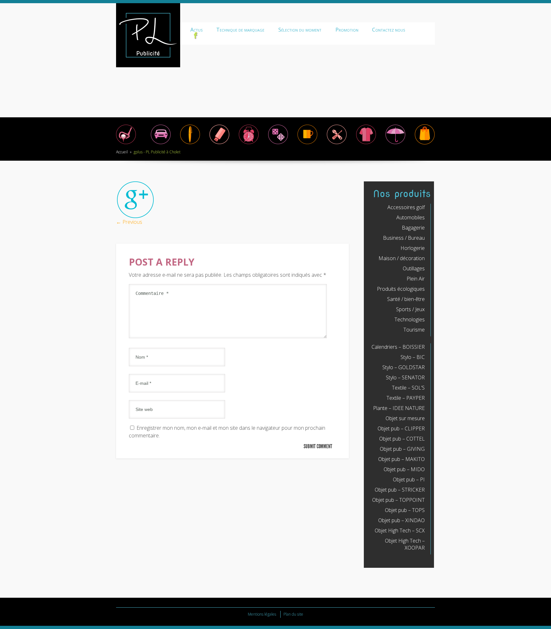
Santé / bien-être (406, 299)
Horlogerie (412, 248)
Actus (196, 29)
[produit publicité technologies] (219, 143)
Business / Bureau (404, 237)
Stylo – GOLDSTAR (403, 367)
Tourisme (414, 329)
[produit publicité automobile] (161, 143)
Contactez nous (388, 29)
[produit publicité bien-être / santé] (395, 143)
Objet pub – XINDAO (401, 520)
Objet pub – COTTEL (402, 438)
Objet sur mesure (405, 418)
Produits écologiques (401, 288)
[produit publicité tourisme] (425, 143)
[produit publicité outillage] (337, 143)
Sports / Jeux (410, 309)
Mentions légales (262, 614)
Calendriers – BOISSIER (398, 346)
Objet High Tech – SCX (400, 530)
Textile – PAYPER (405, 397)
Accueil (122, 152)
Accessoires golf (406, 207)
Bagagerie (413, 227)
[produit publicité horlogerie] (249, 143)
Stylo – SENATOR (405, 377)
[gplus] (135, 216)
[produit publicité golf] (126, 143)
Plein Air (416, 278)
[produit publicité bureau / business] (190, 143)
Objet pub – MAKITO (401, 459)
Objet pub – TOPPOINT (398, 499)
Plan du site (293, 614)
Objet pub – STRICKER (400, 489)
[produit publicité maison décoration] (307, 143)
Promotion (346, 29)
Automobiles (410, 217)
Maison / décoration (401, 258)
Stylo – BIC (412, 357)
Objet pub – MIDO (404, 469)
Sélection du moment (299, 29)
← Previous (129, 221)
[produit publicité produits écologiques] (366, 143)
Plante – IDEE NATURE (399, 408)
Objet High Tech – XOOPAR (405, 544)
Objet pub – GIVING (402, 448)
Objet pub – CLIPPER (401, 428)
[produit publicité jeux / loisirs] (278, 143)
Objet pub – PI (409, 479)
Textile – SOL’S (408, 387)
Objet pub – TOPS (405, 510)
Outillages (414, 268)
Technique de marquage (240, 29)
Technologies (409, 319)
